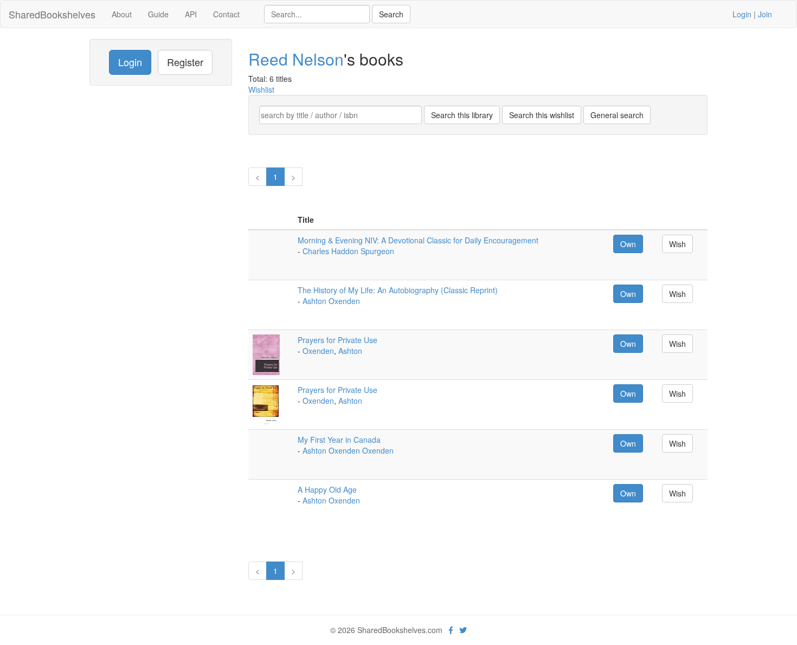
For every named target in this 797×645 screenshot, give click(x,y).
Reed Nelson (296, 58)
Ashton (350, 350)
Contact (226, 14)
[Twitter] (463, 629)
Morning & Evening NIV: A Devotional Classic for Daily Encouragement (418, 240)
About (122, 14)
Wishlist (261, 89)
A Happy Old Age (327, 489)
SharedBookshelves (52, 14)
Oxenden (318, 350)
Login (741, 14)
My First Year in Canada (339, 439)
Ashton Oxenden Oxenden (348, 450)
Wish (677, 243)
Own (628, 243)
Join (765, 14)
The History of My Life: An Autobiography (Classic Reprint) (398, 290)
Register (185, 62)
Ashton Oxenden (331, 300)
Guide (158, 14)
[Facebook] (451, 629)
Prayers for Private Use (337, 339)
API (191, 14)
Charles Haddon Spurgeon (348, 251)
